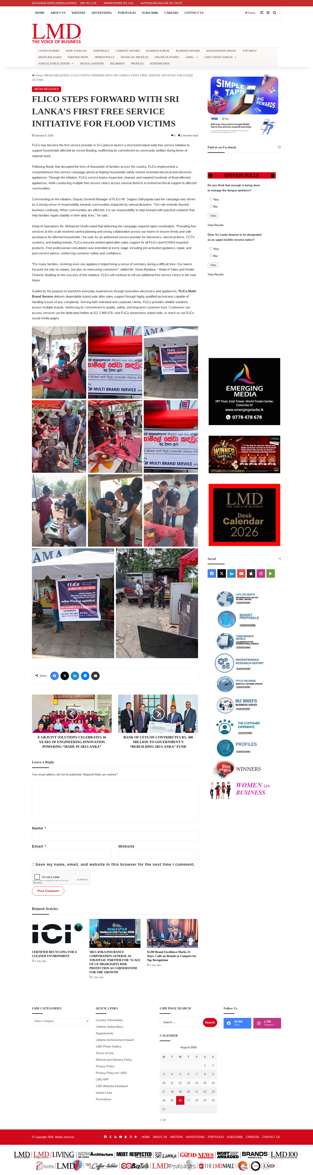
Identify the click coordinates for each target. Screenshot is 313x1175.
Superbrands (104, 1033)
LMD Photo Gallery (108, 1046)
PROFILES (137, 63)
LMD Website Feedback (112, 1086)
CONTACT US (194, 12)
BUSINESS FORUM (157, 50)
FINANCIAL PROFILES (134, 57)
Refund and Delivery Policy (114, 1059)
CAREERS (171, 12)
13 (188, 1083)
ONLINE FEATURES (167, 57)
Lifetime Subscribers (109, 1026)
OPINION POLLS (104, 57)
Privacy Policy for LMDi (111, 1073)
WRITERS (78, 12)
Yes (216, 199)
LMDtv (189, 57)
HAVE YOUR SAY (76, 50)
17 (163, 1091)
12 (180, 1083)
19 (180, 1091)
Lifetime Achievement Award (115, 1040)
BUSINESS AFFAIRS (188, 50)
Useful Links (104, 1092)
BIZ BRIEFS (117, 63)
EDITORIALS (101, 50)
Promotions (103, 1099)
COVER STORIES (48, 50)
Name (39, 828)
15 (204, 1083)
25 (172, 1100)
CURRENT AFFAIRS (128, 50)
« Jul (163, 1119)
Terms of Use (105, 1053)
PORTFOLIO (127, 12)
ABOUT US (58, 12)
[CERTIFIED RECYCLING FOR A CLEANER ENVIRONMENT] (57, 933)
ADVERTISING (101, 12)
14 (196, 1083)
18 (172, 1091)
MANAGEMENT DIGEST (221, 50)
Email (39, 846)
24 (163, 1100)
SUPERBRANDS (159, 63)
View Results (216, 225)
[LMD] (56, 33)
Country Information (109, 1020)
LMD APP (102, 1079)
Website (126, 846)
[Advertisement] (244, 317)
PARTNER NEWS (78, 57)
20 (188, 1091)
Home (38, 75)
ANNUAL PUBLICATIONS (54, 63)
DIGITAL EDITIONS (92, 63)
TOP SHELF (250, 50)
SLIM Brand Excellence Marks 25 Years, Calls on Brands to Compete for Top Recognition (171, 956)
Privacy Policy (105, 1066)
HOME (40, 12)
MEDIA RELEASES (49, 57)
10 (163, 1083)
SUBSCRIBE (150, 12)
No (215, 206)
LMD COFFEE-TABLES (218, 57)
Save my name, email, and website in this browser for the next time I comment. (115, 864)
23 (213, 1091)
